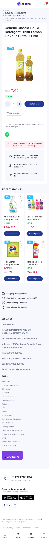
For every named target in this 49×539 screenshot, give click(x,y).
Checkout (6, 389)
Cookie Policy (7, 396)
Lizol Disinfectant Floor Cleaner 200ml (35, 218)
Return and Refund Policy (12, 430)
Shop (4, 438)
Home (7, 10)
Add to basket (34, 104)
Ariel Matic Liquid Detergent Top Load (12, 218)
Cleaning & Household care (15, 13)
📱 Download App (12, 457)
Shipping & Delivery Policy (13, 434)
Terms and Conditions (11, 442)
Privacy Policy (8, 426)
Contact (5, 393)
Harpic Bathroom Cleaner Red (34, 263)
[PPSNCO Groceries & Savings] (24, 4)
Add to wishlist (15, 113)
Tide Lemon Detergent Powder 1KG (12, 263)
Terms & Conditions (23, 528)
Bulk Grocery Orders (10, 385)
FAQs (4, 408)
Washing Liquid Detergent (15, 16)
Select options (12, 233)
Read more (12, 279)
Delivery (5, 404)
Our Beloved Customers (12, 419)
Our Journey (7, 423)
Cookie (35, 528)
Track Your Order (9, 445)
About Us (6, 381)
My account (7, 415)
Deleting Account (9, 400)
